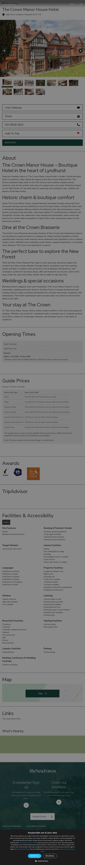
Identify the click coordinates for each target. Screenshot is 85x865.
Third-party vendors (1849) (28, 842)
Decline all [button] (49, 856)
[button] (42, 861)
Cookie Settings (64, 849)
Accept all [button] (34, 856)
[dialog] (42, 847)
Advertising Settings (22, 849)
